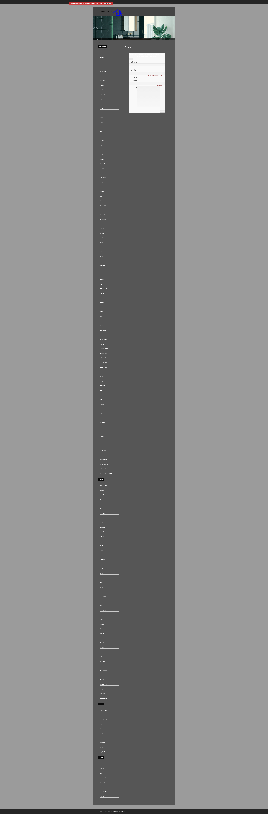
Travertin (102, 85)
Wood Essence (103, 53)
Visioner (102, 321)
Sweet (101, 408)
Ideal (101, 395)
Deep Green (103, 205)
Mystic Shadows (104, 339)
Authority (102, 316)
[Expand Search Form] (170, 2)
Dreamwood (103, 71)
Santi (101, 90)
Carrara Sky (103, 163)
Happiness (102, 385)
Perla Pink (102, 182)
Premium (102, 127)
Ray (101, 284)
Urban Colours (103, 432)
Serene (101, 247)
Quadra (102, 113)
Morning (102, 242)
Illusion (102, 399)
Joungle (102, 191)
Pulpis (101, 117)
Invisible (102, 311)
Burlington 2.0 (103, 787)
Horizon (102, 302)
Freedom (102, 233)
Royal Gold (102, 94)
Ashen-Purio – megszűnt (106, 473)
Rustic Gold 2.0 (103, 791)
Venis (101, 76)
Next (101, 131)
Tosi (101, 418)
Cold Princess (103, 362)
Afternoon (102, 270)
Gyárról (149, 12)
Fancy (101, 381)
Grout (101, 196)
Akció (154, 12)
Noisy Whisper (103, 367)
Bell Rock (102, 214)
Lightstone (102, 237)
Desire (101, 307)
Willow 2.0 (102, 796)
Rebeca (102, 108)
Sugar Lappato (103, 62)
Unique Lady (103, 358)
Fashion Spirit (103, 353)
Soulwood (102, 334)
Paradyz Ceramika (111, 811)
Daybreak (102, 265)
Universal (102, 57)
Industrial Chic (103, 459)
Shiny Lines (103, 450)
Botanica (102, 168)
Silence (102, 251)
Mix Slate (102, 136)
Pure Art (102, 293)
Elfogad (107, 3)
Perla (101, 187)
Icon (101, 145)
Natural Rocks (103, 288)
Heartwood (103, 330)
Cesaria (102, 159)
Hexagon (102, 150)
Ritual (101, 298)
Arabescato (103, 219)
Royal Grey (102, 99)
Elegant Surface (104, 464)
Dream (101, 376)
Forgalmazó (161, 12)
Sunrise (102, 274)
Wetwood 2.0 (103, 801)
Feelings (102, 256)
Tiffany (102, 173)
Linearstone (103, 228)
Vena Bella (102, 80)
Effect (101, 261)
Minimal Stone (103, 445)
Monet (101, 325)
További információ (99, 3)
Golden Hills (103, 468)
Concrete (102, 154)
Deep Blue (102, 210)
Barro (101, 427)
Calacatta (102, 422)
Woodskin (102, 441)
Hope (101, 390)
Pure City (102, 455)
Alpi (101, 224)
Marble (102, 140)
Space (101, 413)
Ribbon (102, 103)
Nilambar (123, 811)
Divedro (102, 200)
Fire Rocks (102, 436)
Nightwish (102, 279)
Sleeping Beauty (104, 348)
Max (101, 66)
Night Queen (103, 344)
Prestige (102, 122)
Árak (168, 12)
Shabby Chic (103, 177)
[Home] (99, 43)
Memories (102, 404)
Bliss (101, 371)
